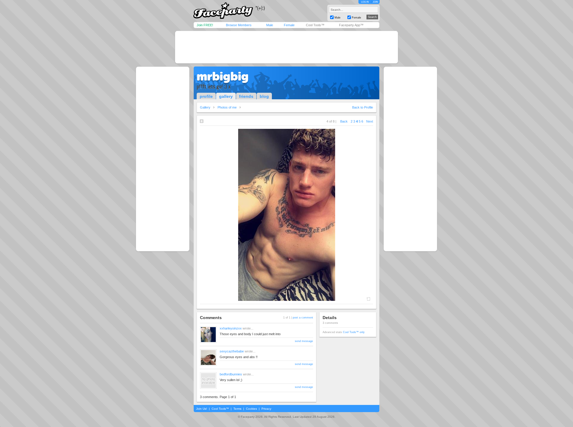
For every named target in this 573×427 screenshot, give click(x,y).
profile (206, 96)
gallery (226, 96)
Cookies (251, 408)
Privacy (266, 408)
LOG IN (365, 2)
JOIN (375, 2)
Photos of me (227, 107)
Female (289, 25)
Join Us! (201, 408)
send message (304, 341)
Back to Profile (362, 107)
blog (264, 96)
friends (246, 96)
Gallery (205, 107)
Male (269, 25)
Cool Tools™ (315, 25)
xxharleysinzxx (231, 328)
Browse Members (239, 25)
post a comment (303, 317)
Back (344, 121)
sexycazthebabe (232, 351)
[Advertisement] (286, 47)
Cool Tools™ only (354, 332)
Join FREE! (205, 25)
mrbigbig (223, 76)
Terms (237, 408)
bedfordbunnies (231, 374)
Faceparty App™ (351, 25)
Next (369, 121)
